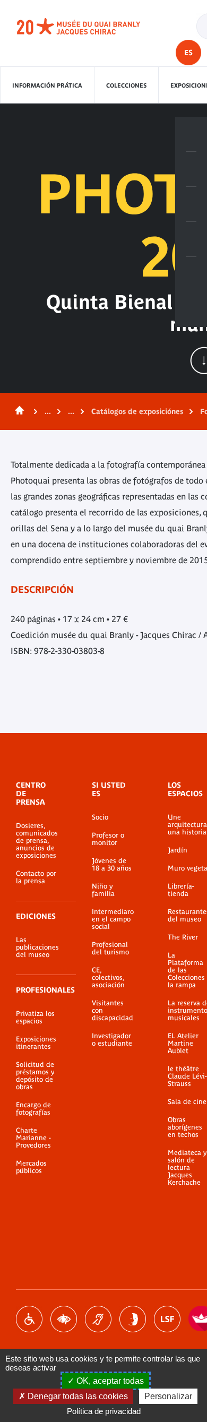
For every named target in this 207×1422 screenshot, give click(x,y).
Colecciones (126, 85)
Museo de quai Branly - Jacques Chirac (90, 26)
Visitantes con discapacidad (112, 1010)
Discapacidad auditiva (98, 1319)
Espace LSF (167, 1319)
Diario (191, 204)
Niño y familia (103, 890)
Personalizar (168, 1396)
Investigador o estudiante (112, 1039)
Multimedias (191, 239)
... (48, 411)
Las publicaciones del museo (37, 947)
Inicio (17, 411)
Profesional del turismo (110, 948)
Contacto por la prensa (36, 877)
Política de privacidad (104, 1411)
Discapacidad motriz (29, 1319)
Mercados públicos (31, 1167)
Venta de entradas (191, 134)
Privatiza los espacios (35, 1017)
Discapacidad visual (63, 1319)
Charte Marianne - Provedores (33, 1138)
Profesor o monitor (108, 839)
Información (191, 169)
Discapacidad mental (132, 1319)
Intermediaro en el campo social (113, 919)
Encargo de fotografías (33, 1108)
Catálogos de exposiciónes (137, 411)
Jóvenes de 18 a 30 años (112, 864)
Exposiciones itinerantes (36, 1043)
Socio (100, 817)
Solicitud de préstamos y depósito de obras (35, 1076)
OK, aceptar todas (109, 1380)
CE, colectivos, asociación (108, 978)
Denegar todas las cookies (76, 1396)
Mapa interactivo (191, 274)
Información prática (47, 85)
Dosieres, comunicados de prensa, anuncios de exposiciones (37, 840)
